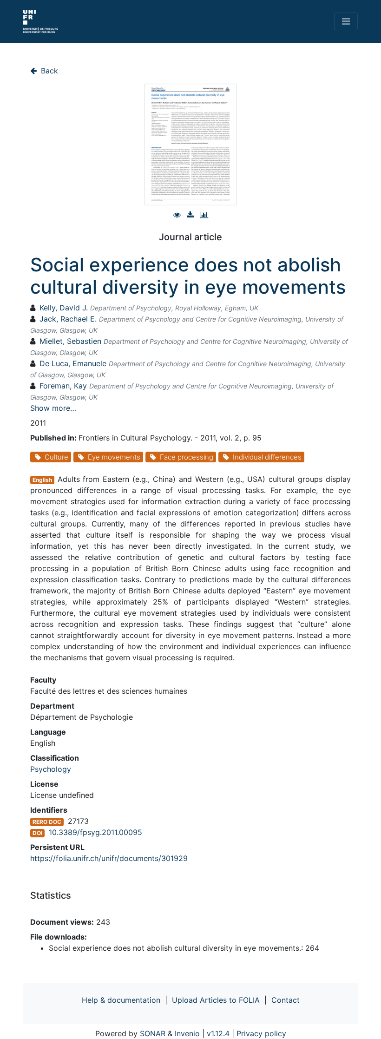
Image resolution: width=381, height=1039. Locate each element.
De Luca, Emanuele (72, 363)
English (42, 479)
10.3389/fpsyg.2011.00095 (95, 832)
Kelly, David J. (63, 307)
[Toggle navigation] (346, 21)
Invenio (187, 1033)
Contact (285, 1000)
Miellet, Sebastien (70, 341)
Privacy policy (261, 1033)
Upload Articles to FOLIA (216, 1000)
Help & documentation (121, 1000)
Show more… (53, 408)
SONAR (152, 1033)
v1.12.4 (218, 1033)
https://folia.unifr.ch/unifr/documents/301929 (109, 858)
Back (48, 70)
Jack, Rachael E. (68, 318)
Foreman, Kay (63, 385)
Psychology (50, 769)
